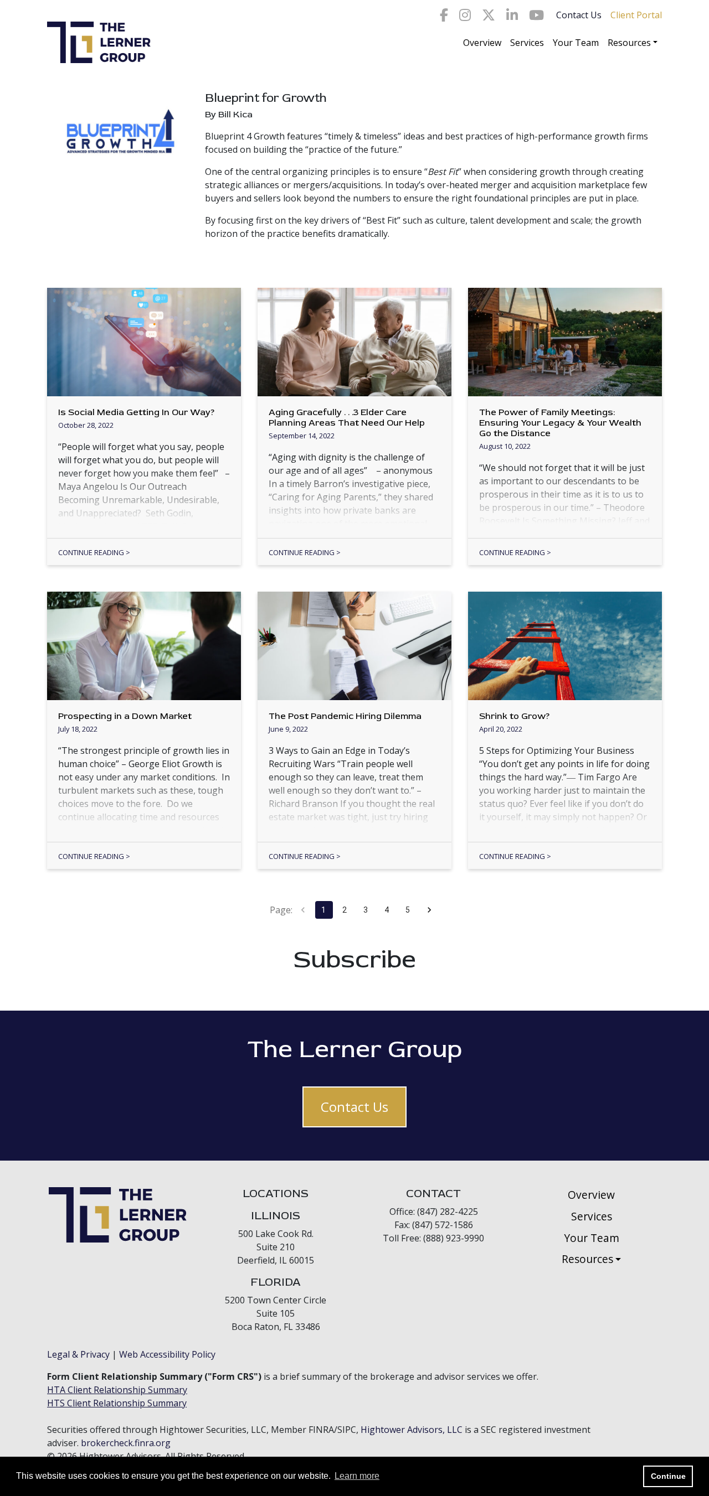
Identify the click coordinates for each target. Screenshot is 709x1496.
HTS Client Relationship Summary (117, 1403)
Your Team (576, 43)
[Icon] (444, 15)
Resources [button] (629, 43)
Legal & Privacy (78, 1354)
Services (527, 43)
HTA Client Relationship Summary (117, 1390)
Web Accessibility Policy (167, 1354)
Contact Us (579, 15)
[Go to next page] (429, 910)
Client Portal (636, 15)
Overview (482, 43)
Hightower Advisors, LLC (412, 1429)
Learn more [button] (357, 1476)
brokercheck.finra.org (126, 1443)
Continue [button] (668, 1476)
